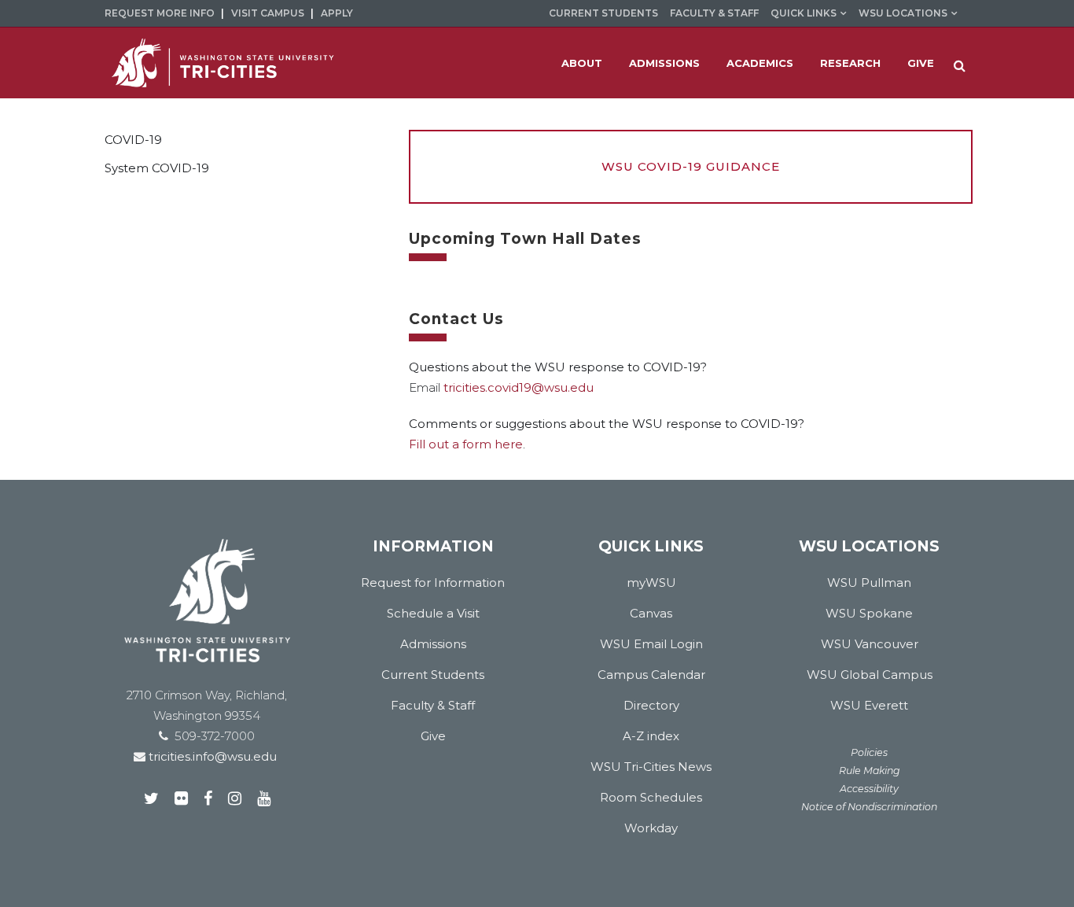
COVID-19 (133, 139)
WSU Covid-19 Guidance (690, 166)
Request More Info (160, 13)
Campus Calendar (651, 674)
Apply (337, 13)
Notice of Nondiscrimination (869, 807)
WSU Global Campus (869, 674)
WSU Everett (869, 705)
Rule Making (869, 770)
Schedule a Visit (433, 613)
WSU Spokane (869, 613)
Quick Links (804, 13)
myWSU (651, 582)
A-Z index (651, 735)
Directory (651, 705)
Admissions (433, 643)
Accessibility (869, 789)
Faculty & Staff (714, 13)
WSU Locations (903, 13)
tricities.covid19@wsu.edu (518, 387)
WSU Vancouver (869, 643)
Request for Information (433, 582)
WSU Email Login (651, 643)
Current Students (603, 13)
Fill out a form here (466, 444)
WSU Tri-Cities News (651, 766)
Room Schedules (651, 797)
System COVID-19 (157, 167)
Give (433, 735)
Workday (651, 827)
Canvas (651, 613)
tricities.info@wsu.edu (211, 756)
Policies (869, 752)
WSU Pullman (869, 582)
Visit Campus (267, 13)
